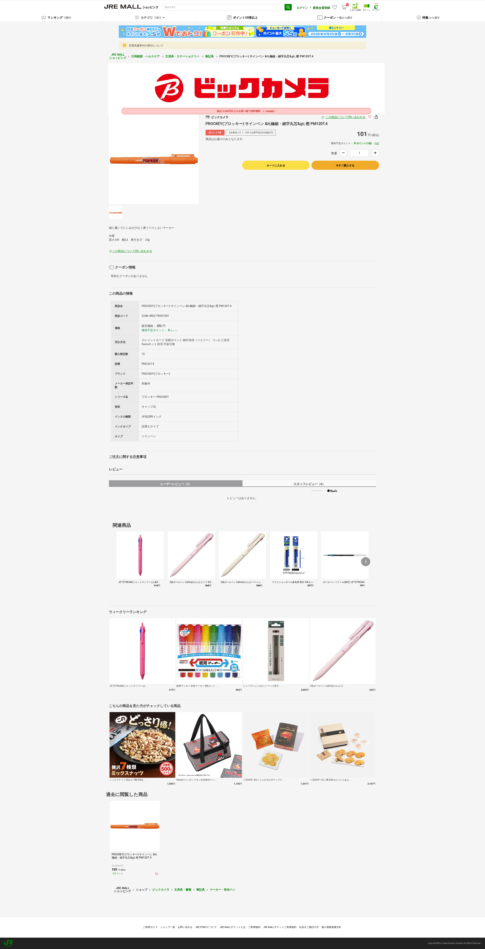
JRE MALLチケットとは (233, 927)
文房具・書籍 (182, 889)
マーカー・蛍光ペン (222, 889)
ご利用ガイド (150, 927)
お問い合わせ (185, 927)
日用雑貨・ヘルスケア (145, 56)
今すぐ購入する (345, 165)
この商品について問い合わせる (345, 117)
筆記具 (209, 56)
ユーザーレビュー (176, 484)
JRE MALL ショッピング (117, 56)
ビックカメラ (160, 889)
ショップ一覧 (167, 927)
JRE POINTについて (206, 927)
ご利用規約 (254, 927)
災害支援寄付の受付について (146, 45)
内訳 (377, 143)
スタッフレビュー (309, 484)
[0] (344, 7)
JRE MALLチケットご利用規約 (279, 927)
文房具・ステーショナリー (182, 56)
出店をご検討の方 (309, 927)
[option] (154, 159)
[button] (365, 561)
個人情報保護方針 (331, 927)
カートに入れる (276, 165)
